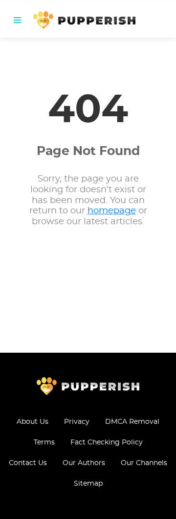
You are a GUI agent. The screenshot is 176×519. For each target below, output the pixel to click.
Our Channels (144, 463)
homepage (112, 211)
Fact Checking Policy (106, 442)
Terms (44, 442)
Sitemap (88, 483)
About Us (32, 421)
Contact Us (28, 463)
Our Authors (84, 463)
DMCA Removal (132, 421)
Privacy (76, 421)
